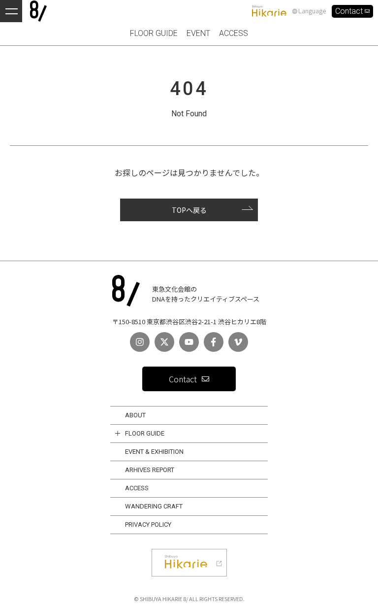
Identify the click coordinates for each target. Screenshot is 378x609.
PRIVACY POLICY (148, 524)
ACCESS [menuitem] (233, 33)
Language (312, 11)
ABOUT (135, 415)
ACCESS (137, 488)
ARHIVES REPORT (149, 470)
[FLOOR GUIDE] (117, 433)
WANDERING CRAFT (154, 506)
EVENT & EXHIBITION (154, 451)
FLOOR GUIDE (144, 433)
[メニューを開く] (11, 11)
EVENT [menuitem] (198, 33)
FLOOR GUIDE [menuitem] (154, 33)
